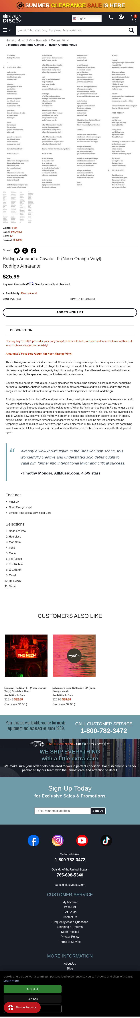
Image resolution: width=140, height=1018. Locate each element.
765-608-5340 (70, 874)
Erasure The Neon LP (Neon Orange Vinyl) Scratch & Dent (25, 689)
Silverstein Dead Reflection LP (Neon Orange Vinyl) (74, 689)
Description (21, 330)
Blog (70, 968)
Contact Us (70, 917)
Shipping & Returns (70, 926)
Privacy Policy (70, 936)
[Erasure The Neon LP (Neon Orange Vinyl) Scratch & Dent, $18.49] (26, 656)
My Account (69, 902)
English (81, 18)
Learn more (11, 980)
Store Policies (70, 931)
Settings (33, 999)
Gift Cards (70, 912)
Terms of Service (70, 941)
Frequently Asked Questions (70, 922)
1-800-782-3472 (103, 730)
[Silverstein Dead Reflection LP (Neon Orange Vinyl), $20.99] (74, 656)
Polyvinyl (16, 231)
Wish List (70, 907)
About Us (70, 963)
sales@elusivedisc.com (70, 884)
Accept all (33, 989)
